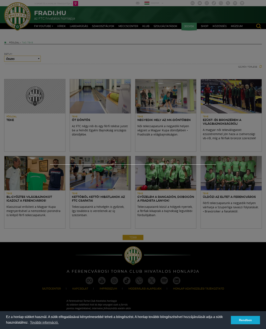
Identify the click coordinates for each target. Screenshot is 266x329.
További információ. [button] (44, 322)
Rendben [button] (245, 320)
